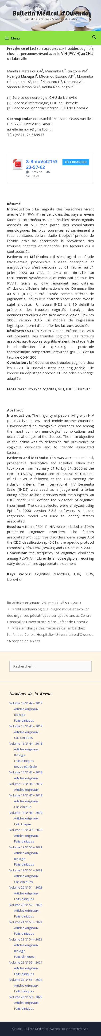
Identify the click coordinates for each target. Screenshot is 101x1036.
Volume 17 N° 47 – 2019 (25, 795)
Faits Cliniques (24, 956)
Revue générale (25, 766)
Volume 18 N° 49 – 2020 (25, 830)
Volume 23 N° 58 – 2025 (25, 997)
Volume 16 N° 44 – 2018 (25, 743)
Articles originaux (26, 602)
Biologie (19, 714)
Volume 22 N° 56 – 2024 (25, 979)
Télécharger (76, 162)
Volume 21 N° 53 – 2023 (61, 602)
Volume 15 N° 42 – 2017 (25, 703)
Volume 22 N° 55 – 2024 (25, 962)
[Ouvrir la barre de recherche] (94, 37)
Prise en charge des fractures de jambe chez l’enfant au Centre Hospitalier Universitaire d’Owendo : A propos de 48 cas (50, 634)
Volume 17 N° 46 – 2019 (25, 784)
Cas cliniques (23, 737)
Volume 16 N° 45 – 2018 (25, 772)
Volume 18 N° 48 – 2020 (25, 813)
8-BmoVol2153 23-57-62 (42, 164)
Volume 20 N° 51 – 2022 (25, 887)
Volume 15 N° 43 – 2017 (25, 726)
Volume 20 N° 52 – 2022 (25, 905)
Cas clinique (22, 807)
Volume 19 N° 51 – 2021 (25, 870)
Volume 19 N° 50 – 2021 (25, 847)
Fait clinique (22, 824)
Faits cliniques (24, 720)
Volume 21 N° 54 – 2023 (25, 939)
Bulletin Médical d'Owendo (50, 13)
